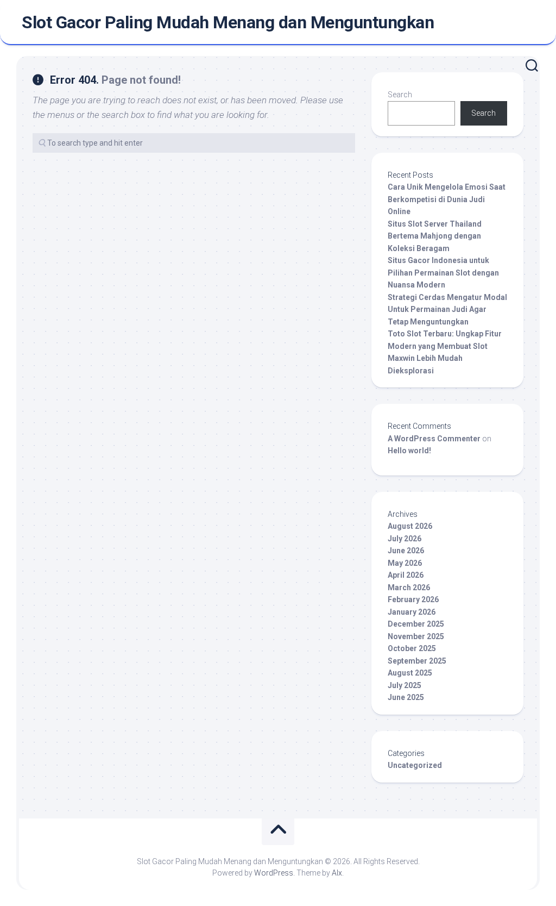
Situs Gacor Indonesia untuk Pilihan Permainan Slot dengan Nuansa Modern (443, 272)
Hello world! (409, 450)
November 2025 (416, 636)
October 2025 (412, 648)
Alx (337, 872)
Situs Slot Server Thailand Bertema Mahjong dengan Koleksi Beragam (435, 236)
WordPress (273, 872)
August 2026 (410, 526)
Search (400, 94)
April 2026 (406, 575)
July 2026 (404, 538)
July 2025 (404, 685)
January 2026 (411, 612)
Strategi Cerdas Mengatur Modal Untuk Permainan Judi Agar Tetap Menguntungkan (447, 309)
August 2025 (410, 672)
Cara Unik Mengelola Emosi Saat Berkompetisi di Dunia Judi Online (447, 199)
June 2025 (406, 697)
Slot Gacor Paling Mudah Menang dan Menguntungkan (228, 22)
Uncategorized (415, 765)
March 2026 (409, 587)
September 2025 (417, 661)
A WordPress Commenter (434, 438)
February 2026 (413, 599)
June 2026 (406, 550)
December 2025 (416, 624)
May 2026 (405, 563)
